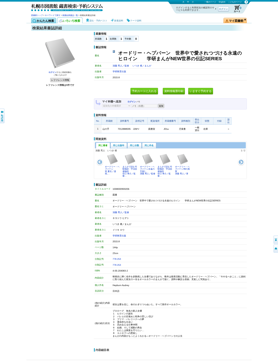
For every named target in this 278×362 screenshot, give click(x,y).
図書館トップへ (275, 248)
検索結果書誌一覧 (70, 15)
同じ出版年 (118, 145)
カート (237, 9)
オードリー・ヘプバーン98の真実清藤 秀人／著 (182, 170)
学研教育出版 (119, 71)
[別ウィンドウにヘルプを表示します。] (246, 1)
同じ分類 (134, 145)
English (222, 2)
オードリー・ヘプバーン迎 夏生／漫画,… (112, 170)
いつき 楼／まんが (142, 65)
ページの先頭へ (275, 240)
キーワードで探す (52, 15)
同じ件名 (149, 145)
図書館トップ (37, 15)
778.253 (117, 259)
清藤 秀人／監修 (121, 65)
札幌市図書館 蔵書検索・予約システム (65, 7)
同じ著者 (102, 145)
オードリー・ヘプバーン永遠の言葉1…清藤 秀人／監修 (147, 170)
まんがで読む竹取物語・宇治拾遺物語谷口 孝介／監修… (129, 171)
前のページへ (2, 116)
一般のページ (210, 2)
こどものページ (235, 2)
